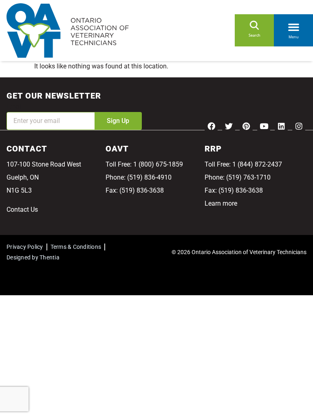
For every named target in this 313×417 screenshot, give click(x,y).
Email (15, 106)
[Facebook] (211, 126)
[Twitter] (228, 126)
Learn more (221, 203)
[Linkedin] (281, 126)
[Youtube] (263, 126)
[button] (293, 25)
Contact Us (22, 209)
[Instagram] (298, 126)
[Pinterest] (246, 126)
